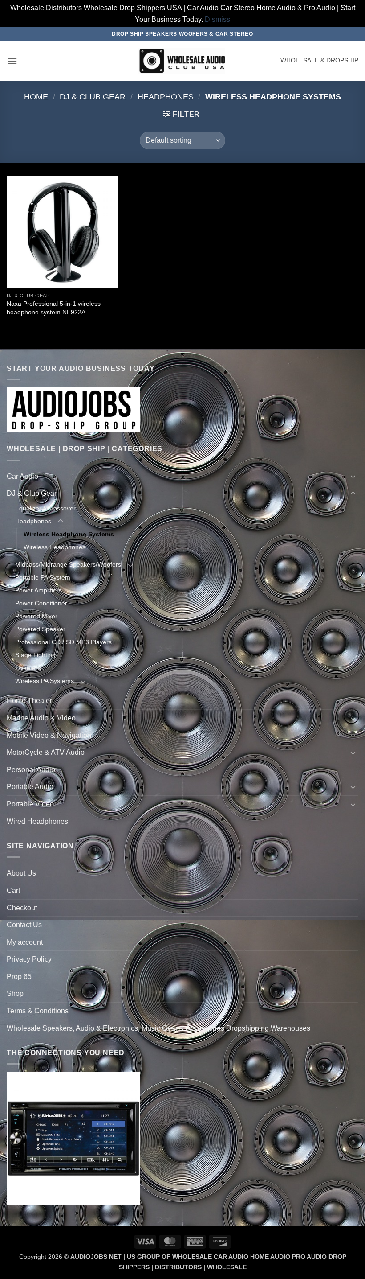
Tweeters (28, 667)
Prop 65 (19, 976)
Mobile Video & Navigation (49, 735)
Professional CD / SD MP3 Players (63, 642)
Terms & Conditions (38, 1011)
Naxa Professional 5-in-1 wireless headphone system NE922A (54, 308)
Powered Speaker (40, 629)
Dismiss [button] (217, 19)
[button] (12, 61)
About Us (21, 873)
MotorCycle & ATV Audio (46, 752)
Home (36, 96)
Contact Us (24, 925)
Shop (15, 993)
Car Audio (22, 476)
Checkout (22, 908)
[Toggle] (353, 476)
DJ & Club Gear (93, 96)
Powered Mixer (36, 616)
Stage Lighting (35, 654)
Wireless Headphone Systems (69, 534)
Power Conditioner (41, 603)
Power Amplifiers (38, 590)
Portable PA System (42, 577)
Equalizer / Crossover (45, 508)
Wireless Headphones (54, 547)
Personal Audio (31, 769)
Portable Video (30, 804)
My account (25, 942)
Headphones (166, 96)
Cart (13, 890)
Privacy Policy (29, 959)
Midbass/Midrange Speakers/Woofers (68, 564)
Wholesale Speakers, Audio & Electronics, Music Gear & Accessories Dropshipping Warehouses (158, 1028)
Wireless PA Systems (44, 680)
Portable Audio (30, 786)
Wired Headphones (37, 821)
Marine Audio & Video (41, 718)
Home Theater (29, 700)
